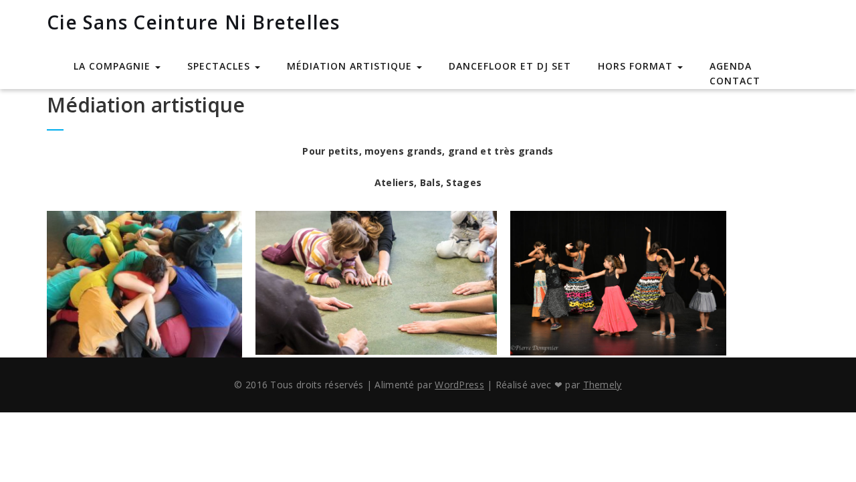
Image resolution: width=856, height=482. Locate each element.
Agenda (731, 66)
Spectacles (220, 66)
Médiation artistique (351, 66)
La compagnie (114, 66)
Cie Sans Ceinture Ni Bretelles (193, 22)
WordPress (459, 384)
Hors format (637, 66)
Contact (735, 80)
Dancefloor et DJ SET (510, 66)
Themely (602, 384)
